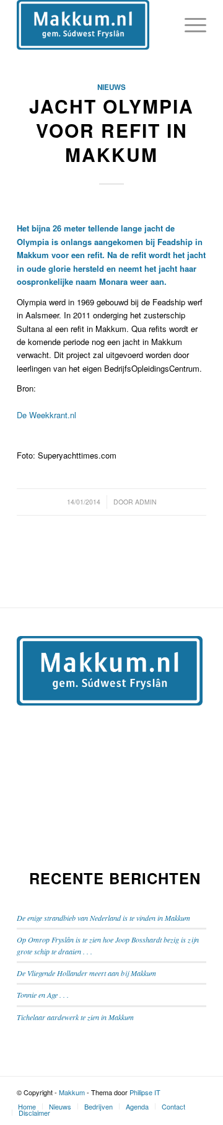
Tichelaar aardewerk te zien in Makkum (75, 1017)
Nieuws (111, 87)
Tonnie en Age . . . (43, 995)
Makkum (72, 1092)
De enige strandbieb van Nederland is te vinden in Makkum (103, 918)
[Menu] (189, 25)
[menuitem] (27, 1106)
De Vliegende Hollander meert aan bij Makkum (86, 973)
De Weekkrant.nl (46, 415)
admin (146, 501)
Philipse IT (144, 1092)
